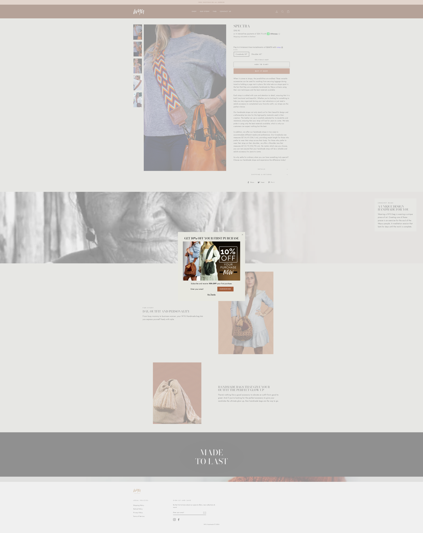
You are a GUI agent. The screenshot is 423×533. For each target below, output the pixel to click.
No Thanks (211, 294)
